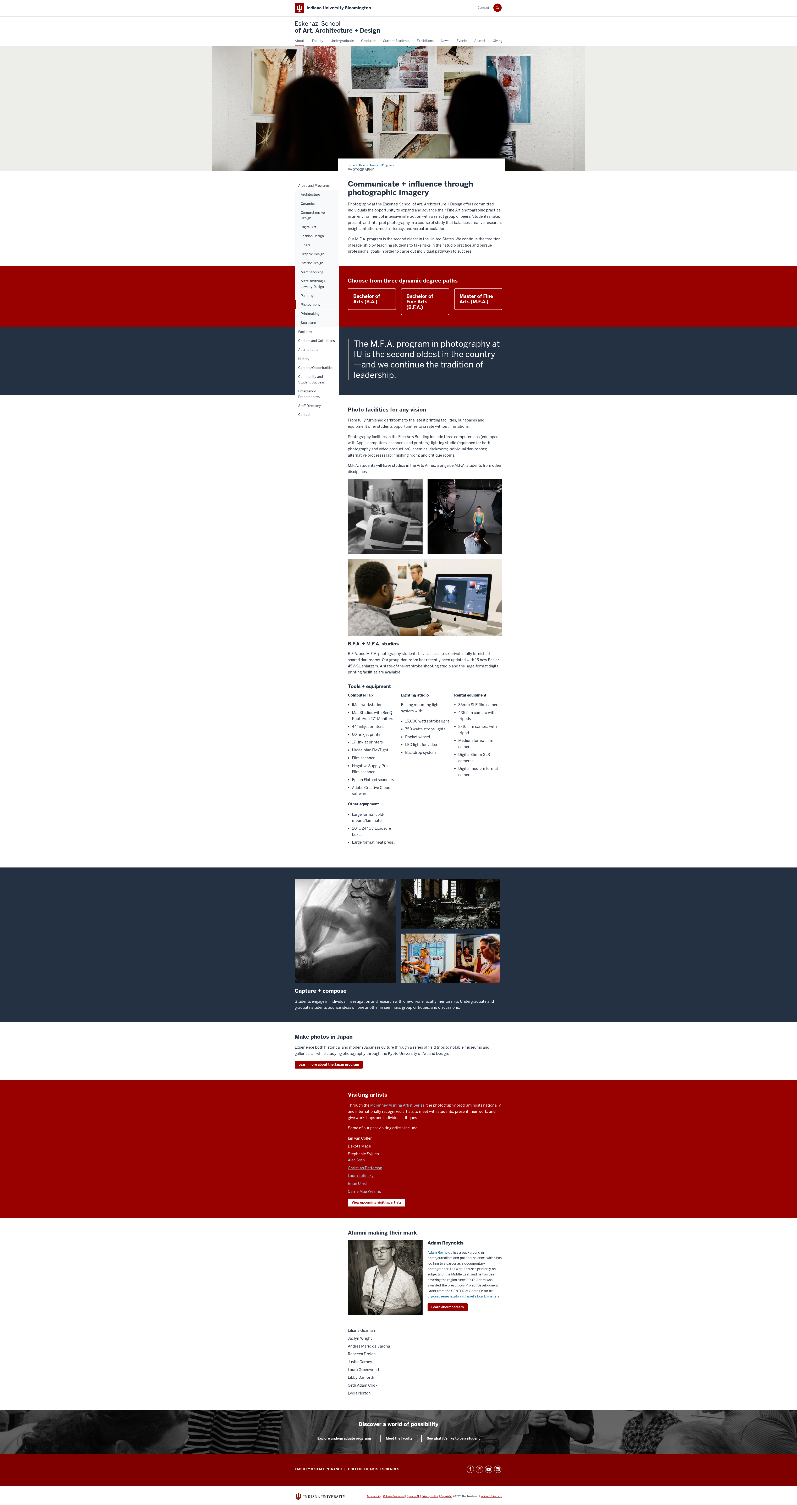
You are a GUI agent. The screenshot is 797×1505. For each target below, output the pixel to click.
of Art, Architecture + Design (337, 27)
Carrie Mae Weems (364, 1191)
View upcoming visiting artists (377, 1202)
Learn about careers (447, 1307)
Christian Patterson (365, 1168)
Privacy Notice (430, 1496)
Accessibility (374, 1496)
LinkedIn (497, 1469)
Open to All (413, 1496)
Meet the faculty (399, 1438)
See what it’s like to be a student (453, 1438)
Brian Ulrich (358, 1183)
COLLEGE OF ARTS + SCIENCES (373, 1469)
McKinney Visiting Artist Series (397, 1105)
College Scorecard (394, 1496)
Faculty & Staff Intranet (318, 1469)
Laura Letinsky (361, 1175)
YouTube (488, 1469)
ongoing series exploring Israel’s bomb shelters (463, 1296)
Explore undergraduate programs (344, 1438)
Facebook (470, 1469)
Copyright (446, 1496)
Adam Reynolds (440, 1252)
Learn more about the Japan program (328, 1064)
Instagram (479, 1469)
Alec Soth (356, 1160)
